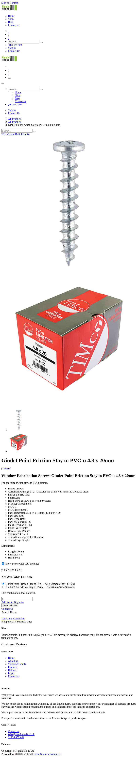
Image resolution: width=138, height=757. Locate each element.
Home (11, 657)
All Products (14, 118)
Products (12, 667)
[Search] (41, 42)
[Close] (2, 83)
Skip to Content (9, 2)
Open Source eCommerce (47, 754)
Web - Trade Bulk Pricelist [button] (15, 134)
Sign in (12, 47)
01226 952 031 (16, 737)
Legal (11, 673)
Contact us (13, 676)
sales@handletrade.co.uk (21, 734)
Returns (12, 670)
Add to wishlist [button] (10, 605)
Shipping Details (17, 664)
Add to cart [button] (7, 602)
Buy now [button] (19, 602)
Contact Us (14, 51)
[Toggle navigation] (9, 78)
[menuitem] (11, 15)
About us (13, 661)
